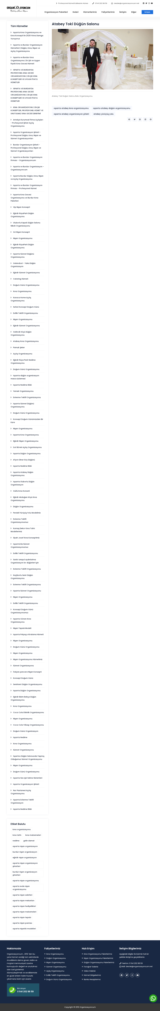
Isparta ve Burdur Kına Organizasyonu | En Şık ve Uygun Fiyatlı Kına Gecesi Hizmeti (25, 60)
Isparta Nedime (20, 737)
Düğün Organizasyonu (23, 506)
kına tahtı (17, 835)
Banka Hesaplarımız (92, 979)
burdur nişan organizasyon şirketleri (25, 873)
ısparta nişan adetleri (22, 895)
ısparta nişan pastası (22, 923)
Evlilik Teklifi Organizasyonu (25, 313)
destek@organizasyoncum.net (126, 3)
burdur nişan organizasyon (25, 852)
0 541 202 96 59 (101, 3)
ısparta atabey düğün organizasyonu (111, 108)
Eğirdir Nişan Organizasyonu (25, 441)
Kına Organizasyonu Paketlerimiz (98, 954)
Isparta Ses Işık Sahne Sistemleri (27, 778)
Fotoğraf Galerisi (91, 966)
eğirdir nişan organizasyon (25, 857)
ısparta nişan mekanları (23, 900)
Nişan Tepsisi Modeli (22, 628)
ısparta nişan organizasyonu (26, 880)
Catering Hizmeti (20, 279)
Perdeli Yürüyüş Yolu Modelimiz (27, 513)
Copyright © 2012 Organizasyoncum (80, 1007)
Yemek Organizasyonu (23, 391)
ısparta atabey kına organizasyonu (71, 108)
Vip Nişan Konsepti (21, 207)
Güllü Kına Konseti (21, 491)
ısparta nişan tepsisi (22, 917)
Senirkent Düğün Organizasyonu (27, 684)
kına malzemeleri (33, 835)
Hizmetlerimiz (90, 12)
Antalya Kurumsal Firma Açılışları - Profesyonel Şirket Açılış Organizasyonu (27, 123)
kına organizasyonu (22, 829)
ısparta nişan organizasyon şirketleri (25, 865)
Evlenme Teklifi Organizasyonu (27, 397)
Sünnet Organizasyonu (23, 665)
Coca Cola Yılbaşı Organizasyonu (28, 725)
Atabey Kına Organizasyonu (26, 341)
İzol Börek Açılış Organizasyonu (27, 447)
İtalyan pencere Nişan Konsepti (27, 672)
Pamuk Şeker (19, 347)
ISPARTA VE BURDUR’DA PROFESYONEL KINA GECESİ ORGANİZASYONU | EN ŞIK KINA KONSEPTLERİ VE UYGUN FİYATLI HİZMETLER (24, 76)
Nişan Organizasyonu (22, 238)
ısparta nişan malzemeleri (24, 912)
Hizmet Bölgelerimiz (92, 975)
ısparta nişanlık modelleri (24, 928)
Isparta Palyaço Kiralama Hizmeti (28, 634)
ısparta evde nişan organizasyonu (21, 888)
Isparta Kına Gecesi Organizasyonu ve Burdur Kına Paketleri (24, 197)
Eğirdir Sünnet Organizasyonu (26, 272)
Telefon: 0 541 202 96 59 (132, 963)
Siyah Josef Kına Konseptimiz (26, 538)
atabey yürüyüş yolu (104, 114)
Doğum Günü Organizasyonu (26, 285)
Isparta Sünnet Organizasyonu (27, 591)
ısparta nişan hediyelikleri (24, 906)
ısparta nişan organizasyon (25, 846)
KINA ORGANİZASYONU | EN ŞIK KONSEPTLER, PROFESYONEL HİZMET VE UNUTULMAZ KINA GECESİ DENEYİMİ (27, 110)
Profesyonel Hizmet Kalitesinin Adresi (73, 3)
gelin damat (28, 840)
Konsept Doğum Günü (23, 678)
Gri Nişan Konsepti (21, 232)
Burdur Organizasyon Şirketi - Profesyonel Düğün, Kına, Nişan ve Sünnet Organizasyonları (26, 147)
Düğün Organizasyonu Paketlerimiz (99, 962)
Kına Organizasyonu (22, 291)
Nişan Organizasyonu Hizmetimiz (27, 659)
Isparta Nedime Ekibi (22, 385)
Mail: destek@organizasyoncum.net (137, 966)
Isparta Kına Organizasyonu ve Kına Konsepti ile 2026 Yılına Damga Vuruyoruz (27, 35)
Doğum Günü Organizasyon (25, 731)
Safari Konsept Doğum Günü (26, 307)
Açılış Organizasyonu (22, 353)
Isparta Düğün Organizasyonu (26, 453)
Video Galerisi (90, 971)
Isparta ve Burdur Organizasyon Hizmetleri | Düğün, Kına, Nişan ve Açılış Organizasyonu (26, 48)
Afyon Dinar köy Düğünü (24, 460)
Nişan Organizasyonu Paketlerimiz (98, 958)
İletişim (147, 12)
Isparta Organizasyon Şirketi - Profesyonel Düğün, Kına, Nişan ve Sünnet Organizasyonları (26, 135)
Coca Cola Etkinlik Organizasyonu (28, 712)
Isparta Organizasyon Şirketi (26, 784)
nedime (16, 840)
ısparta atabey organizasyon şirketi (71, 114)
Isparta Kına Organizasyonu (26, 435)
